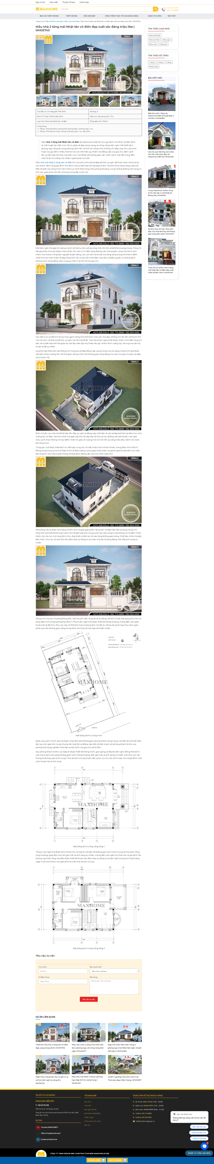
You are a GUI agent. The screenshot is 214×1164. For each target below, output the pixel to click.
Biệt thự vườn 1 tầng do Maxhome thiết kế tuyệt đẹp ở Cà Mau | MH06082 (161, 115)
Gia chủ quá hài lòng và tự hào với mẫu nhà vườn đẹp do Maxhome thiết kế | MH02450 (161, 154)
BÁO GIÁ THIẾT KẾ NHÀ (49, 16)
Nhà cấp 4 (167, 40)
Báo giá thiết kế (90, 1109)
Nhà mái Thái (154, 40)
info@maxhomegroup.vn (145, 1121)
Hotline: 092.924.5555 (144, 1117)
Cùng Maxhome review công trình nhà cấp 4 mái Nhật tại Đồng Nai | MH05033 (160, 192)
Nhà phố (163, 44)
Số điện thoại (44, 977)
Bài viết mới (155, 78)
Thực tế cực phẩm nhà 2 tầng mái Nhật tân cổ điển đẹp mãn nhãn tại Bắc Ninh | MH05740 (161, 270)
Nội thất (172, 16)
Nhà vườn (153, 44)
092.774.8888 (172, 10)
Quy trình (40, 2)
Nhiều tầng (153, 67)
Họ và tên (43, 967)
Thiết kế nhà (71, 16)
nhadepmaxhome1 (53, 1133)
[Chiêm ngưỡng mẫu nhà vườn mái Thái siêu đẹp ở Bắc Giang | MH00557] (125, 1064)
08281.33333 (147, 1102)
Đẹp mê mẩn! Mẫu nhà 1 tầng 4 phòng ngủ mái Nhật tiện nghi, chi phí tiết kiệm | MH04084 (124, 1048)
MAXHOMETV (53, 1127)
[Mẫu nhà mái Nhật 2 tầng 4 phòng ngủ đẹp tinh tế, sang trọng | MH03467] (89, 1064)
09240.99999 (148, 1105)
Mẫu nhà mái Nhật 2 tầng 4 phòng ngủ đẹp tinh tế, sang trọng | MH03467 (87, 1080)
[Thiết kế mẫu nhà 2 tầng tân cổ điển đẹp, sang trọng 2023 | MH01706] (53, 1032)
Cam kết (53, 2)
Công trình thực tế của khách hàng (121, 16)
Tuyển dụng (88, 1117)
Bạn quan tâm (96, 967)
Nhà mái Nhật (154, 35)
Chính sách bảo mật (92, 1121)
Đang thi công (155, 16)
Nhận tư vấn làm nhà (199, 1153)
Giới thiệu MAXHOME (92, 1113)
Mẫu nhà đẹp (89, 16)
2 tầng (160, 62)
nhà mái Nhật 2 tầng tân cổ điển (56, 162)
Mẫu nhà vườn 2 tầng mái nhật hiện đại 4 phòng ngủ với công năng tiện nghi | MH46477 (88, 1048)
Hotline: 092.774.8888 (144, 1113)
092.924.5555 (172, 8)
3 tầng (168, 62)
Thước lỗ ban (68, 2)
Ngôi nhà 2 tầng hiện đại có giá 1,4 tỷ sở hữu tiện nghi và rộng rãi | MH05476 (52, 1080)
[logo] (41, 1155)
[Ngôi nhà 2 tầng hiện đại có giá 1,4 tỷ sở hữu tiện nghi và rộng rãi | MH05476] (53, 1064)
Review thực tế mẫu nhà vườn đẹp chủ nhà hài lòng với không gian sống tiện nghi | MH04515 (161, 231)
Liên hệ (87, 1125)
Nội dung (93, 977)
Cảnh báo (84, 2)
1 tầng (151, 62)
